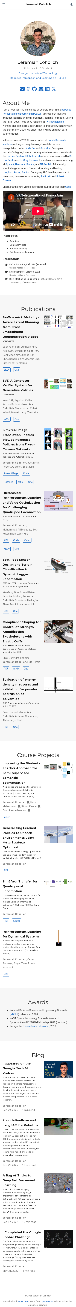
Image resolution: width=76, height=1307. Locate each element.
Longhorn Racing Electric (16, 172)
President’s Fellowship (37, 1026)
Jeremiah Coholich (38, 4)
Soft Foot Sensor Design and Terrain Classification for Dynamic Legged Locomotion (17, 569)
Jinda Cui (30, 148)
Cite (16, 369)
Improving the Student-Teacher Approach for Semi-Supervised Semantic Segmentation (21, 773)
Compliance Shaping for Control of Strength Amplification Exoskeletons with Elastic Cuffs (22, 631)
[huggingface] (41, 90)
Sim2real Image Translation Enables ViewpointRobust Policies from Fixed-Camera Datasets (19, 439)
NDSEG (14, 1014)
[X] (53, 90)
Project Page (11, 473)
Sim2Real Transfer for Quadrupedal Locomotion (20, 886)
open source (47, 1301)
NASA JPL (46, 164)
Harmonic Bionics (24, 164)
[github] (34, 89)
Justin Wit (45, 176)
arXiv (7, 369)
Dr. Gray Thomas (29, 160)
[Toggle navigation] (3, 4)
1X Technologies (54, 121)
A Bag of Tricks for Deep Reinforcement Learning (19, 1180)
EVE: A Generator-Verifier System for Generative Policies (18, 385)
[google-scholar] (28, 89)
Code (68, 186)
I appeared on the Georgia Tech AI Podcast (17, 1068)
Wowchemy (24, 1301)
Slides (16, 920)
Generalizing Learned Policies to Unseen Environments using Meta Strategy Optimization (19, 837)
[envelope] (22, 89)
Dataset (8, 482)
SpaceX (9, 164)
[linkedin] (47, 89)
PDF (6, 540)
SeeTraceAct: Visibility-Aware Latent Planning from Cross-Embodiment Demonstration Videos (21, 327)
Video (27, 540)
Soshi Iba (45, 148)
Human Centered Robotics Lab (24, 156)
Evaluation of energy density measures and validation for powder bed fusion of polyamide (20, 689)
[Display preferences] (72, 4)
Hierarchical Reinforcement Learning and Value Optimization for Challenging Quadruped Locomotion (22, 502)
